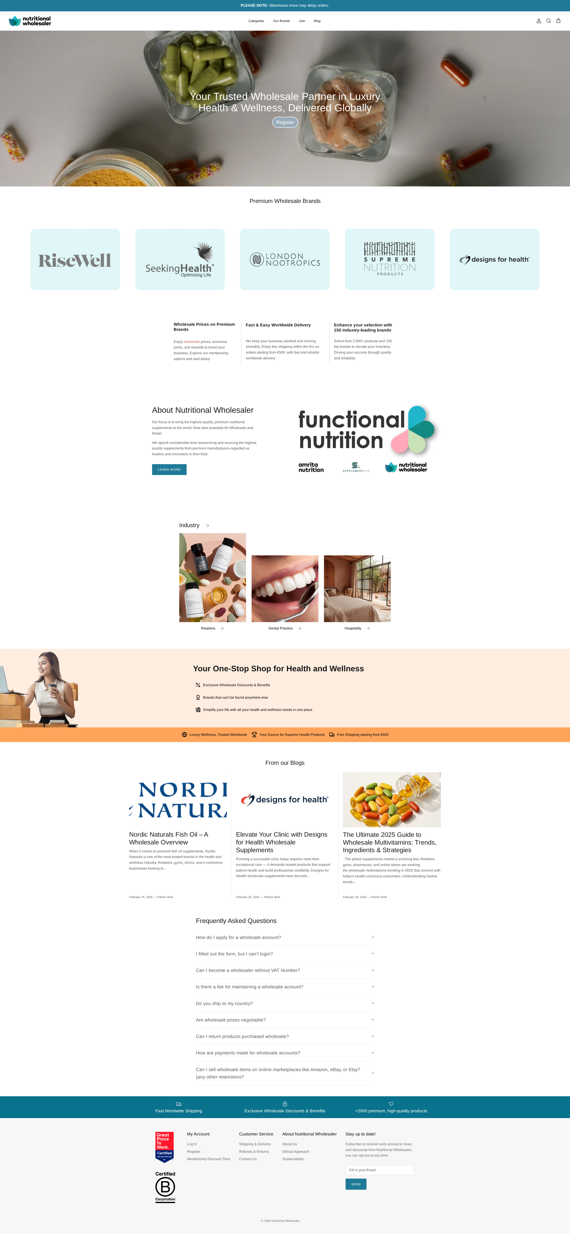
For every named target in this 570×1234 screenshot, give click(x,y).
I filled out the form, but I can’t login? (234, 953)
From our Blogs (285, 762)
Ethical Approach (295, 1151)
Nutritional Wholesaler (285, 1220)
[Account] (538, 21)
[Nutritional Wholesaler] (30, 21)
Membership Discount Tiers (208, 1159)
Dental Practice (281, 628)
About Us (289, 1144)
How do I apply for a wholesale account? (238, 937)
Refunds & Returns (254, 1151)
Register (285, 122)
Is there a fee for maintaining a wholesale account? (249, 986)
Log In (192, 1144)
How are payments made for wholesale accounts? (248, 1052)
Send (356, 1184)
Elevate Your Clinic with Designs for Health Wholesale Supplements (282, 842)
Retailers (208, 628)
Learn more (169, 469)
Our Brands (281, 21)
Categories (256, 21)
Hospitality (353, 628)
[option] (285, 108)
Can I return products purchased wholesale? (242, 1036)
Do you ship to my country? (224, 1003)
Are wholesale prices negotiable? (231, 1019)
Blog (317, 21)
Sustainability (293, 1159)
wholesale (192, 342)
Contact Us (248, 1159)
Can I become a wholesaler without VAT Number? (248, 970)
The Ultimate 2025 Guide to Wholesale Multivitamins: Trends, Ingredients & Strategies (390, 842)
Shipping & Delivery (255, 1144)
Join (302, 21)
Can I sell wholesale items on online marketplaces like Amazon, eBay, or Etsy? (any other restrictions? (278, 1073)
